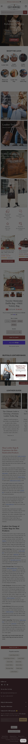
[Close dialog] (26, 364)
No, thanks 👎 (20, 378)
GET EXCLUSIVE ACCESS (20, 375)
